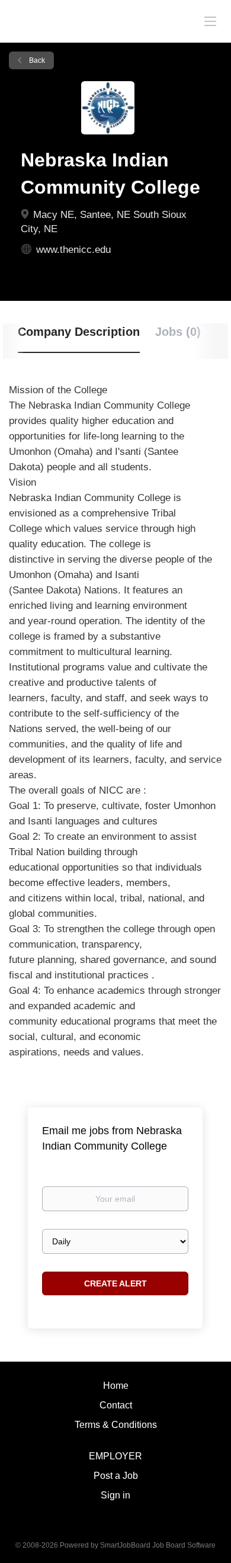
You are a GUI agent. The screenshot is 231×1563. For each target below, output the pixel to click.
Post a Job (116, 1476)
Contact (116, 1405)
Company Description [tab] (79, 331)
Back (36, 60)
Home (116, 1386)
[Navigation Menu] (210, 21)
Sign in (115, 1495)
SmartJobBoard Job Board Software (158, 1545)
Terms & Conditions (116, 1425)
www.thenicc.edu (73, 249)
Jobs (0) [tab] (178, 331)
